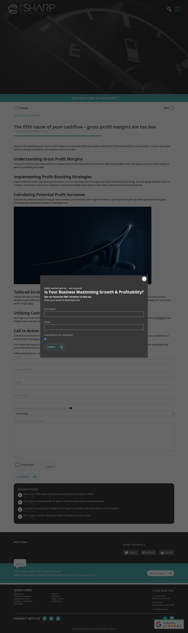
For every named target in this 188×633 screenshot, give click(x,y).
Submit (51, 347)
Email (48, 322)
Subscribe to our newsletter (58, 334)
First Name (50, 309)
